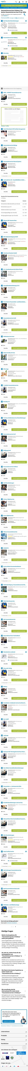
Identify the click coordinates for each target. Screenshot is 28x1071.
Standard (5, 15)
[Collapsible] (25, 937)
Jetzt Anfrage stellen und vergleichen (14, 5)
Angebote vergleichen (8, 1021)
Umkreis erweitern (12, 923)
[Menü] (26, 2)
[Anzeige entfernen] (27, 1066)
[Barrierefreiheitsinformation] (23, 2)
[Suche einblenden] (16, 2)
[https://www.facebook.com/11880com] (2, 1066)
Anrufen (6, 33)
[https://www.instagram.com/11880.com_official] (6, 1066)
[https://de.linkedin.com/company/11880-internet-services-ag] (14, 1066)
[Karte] (24, 14)
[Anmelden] (19, 2)
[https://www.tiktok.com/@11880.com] (10, 1066)
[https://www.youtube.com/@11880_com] (18, 1066)
